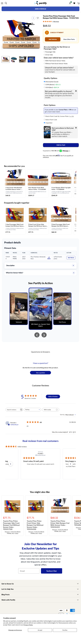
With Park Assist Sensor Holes (55, 61)
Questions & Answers (40, 352)
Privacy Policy (28, 625)
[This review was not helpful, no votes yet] (73, 432)
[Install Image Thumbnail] (23, 59)
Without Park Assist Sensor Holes (56, 63)
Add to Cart (61, 145)
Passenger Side (50, 52)
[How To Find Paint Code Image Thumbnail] (31, 59)
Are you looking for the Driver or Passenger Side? (57, 48)
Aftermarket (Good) (51, 82)
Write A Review (53, 396)
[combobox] (32, 409)
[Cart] (78, 3)
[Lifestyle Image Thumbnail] (14, 59)
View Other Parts (69, 39)
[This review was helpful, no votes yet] (70, 432)
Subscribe (51, 570)
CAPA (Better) (53, 84)
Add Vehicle (53, 39)
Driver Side (49, 55)
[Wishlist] (74, 3)
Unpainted (48, 123)
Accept (40, 630)
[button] (11, 464)
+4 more (48, 257)
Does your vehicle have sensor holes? (58, 58)
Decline (64, 630)
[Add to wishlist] (38, 18)
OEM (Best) (52, 87)
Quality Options (50, 78)
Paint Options (49, 105)
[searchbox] (12, 409)
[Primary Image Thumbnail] (5, 59)
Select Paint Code (51, 119)
